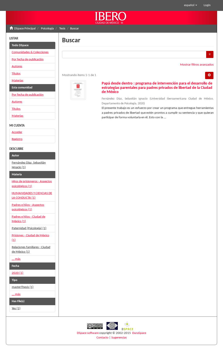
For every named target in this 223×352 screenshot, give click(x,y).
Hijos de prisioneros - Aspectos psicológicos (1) (32, 184)
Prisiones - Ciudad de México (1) (30, 238)
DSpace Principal (24, 28)
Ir (210, 54)
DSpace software (88, 333)
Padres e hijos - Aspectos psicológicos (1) (28, 207)
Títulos (16, 73)
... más (16, 259)
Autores (17, 66)
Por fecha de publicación (28, 59)
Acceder (17, 132)
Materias (17, 80)
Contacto (102, 337)
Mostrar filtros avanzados (197, 64)
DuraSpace (139, 333)
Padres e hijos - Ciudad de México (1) (28, 219)
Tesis (62, 28)
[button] (190, 5)
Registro (17, 139)
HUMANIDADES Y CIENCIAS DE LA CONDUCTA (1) (32, 196)
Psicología (47, 28)
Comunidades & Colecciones (30, 52)
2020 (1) (17, 273)
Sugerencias (119, 337)
